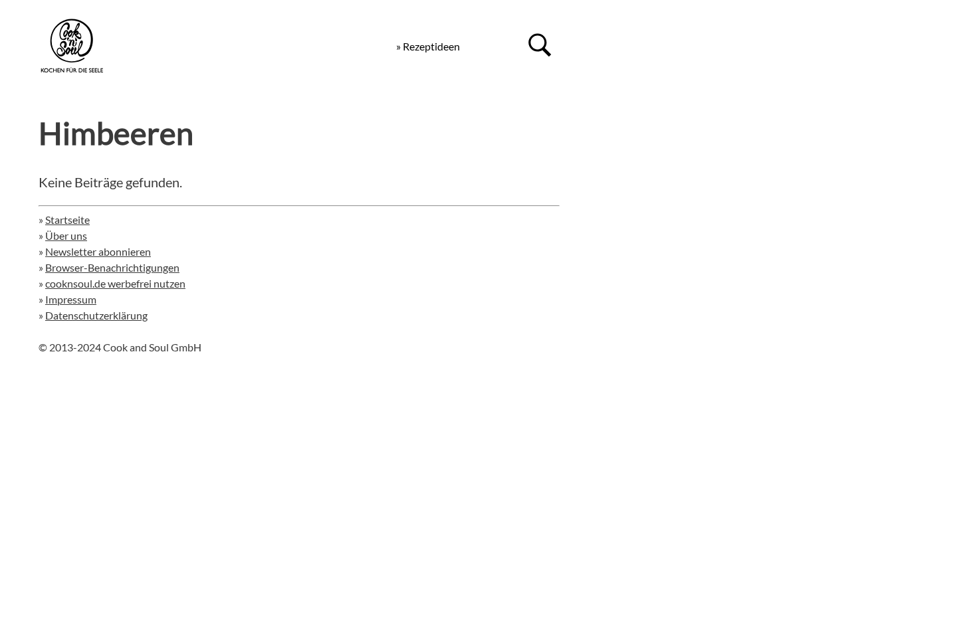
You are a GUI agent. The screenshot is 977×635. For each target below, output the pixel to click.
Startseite (67, 219)
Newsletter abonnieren (98, 251)
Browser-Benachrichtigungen (112, 267)
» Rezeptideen (428, 46)
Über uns (66, 235)
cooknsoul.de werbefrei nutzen (115, 283)
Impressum (70, 299)
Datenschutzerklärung (96, 315)
